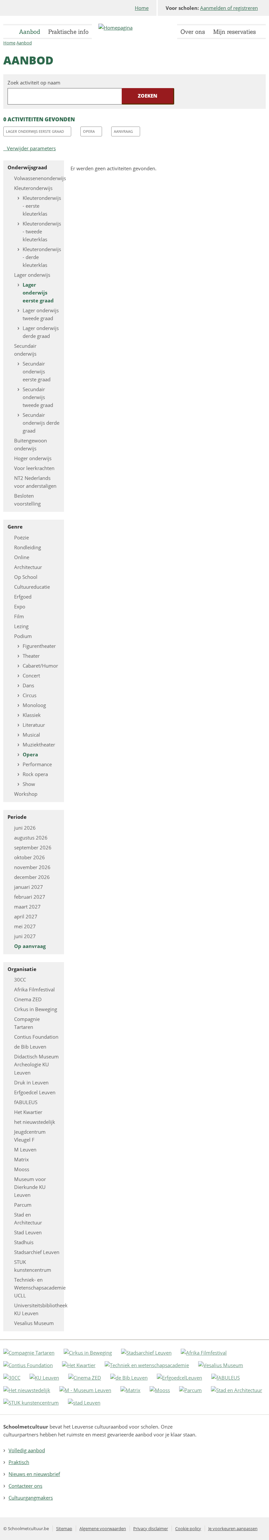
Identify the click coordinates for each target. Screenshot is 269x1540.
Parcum (22, 1204)
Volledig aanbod (27, 1450)
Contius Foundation (36, 1036)
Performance (37, 764)
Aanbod (29, 31)
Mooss (21, 1169)
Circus (29, 695)
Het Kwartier (28, 1112)
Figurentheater (39, 646)
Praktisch (19, 1462)
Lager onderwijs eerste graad (35, 131)
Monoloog (34, 705)
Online (21, 557)
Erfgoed (22, 596)
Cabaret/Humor (40, 665)
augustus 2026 (31, 837)
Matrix (21, 1159)
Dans (28, 685)
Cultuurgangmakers (31, 1497)
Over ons (192, 31)
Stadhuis (23, 1242)
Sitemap (64, 1528)
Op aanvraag (30, 946)
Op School (25, 577)
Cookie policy (188, 1528)
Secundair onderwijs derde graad (41, 423)
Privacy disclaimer (150, 1528)
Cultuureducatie (32, 586)
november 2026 (32, 867)
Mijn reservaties (234, 31)
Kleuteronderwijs (33, 188)
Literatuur (34, 725)
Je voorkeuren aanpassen (233, 1528)
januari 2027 (28, 887)
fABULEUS (25, 1102)
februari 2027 (29, 896)
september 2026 (33, 847)
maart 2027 (27, 906)
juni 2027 (25, 936)
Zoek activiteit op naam (34, 82)
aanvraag (123, 131)
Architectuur (28, 567)
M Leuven (25, 1149)
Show (29, 784)
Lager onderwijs (32, 275)
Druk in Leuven (31, 1082)
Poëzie (21, 537)
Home (142, 8)
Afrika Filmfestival (34, 989)
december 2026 (32, 877)
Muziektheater (39, 744)
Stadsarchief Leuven (36, 1252)
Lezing (21, 626)
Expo (19, 606)
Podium (23, 636)
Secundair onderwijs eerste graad (37, 371)
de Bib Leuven (30, 1046)
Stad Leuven (28, 1232)
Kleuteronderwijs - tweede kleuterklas (42, 231)
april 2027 (25, 916)
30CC (20, 979)
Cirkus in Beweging (35, 1009)
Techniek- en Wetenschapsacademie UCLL (40, 1287)
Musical (31, 734)
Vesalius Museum (34, 1323)
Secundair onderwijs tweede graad (38, 397)
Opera (89, 131)
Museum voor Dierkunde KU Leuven (30, 1187)
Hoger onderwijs (33, 458)
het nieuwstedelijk (34, 1122)
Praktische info (68, 31)
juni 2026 (25, 827)
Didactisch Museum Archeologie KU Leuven (36, 1064)
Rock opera (35, 774)
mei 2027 (25, 926)
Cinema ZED (28, 999)
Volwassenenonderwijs (40, 178)
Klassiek (32, 715)
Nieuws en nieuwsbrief (34, 1474)
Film (19, 616)
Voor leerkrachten (34, 468)
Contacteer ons (25, 1485)
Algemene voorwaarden (102, 1528)
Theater (31, 655)
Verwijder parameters (31, 148)
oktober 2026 (29, 857)
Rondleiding (27, 547)
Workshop (25, 794)
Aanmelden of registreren (229, 8)
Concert (31, 675)
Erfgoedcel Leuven (34, 1092)
